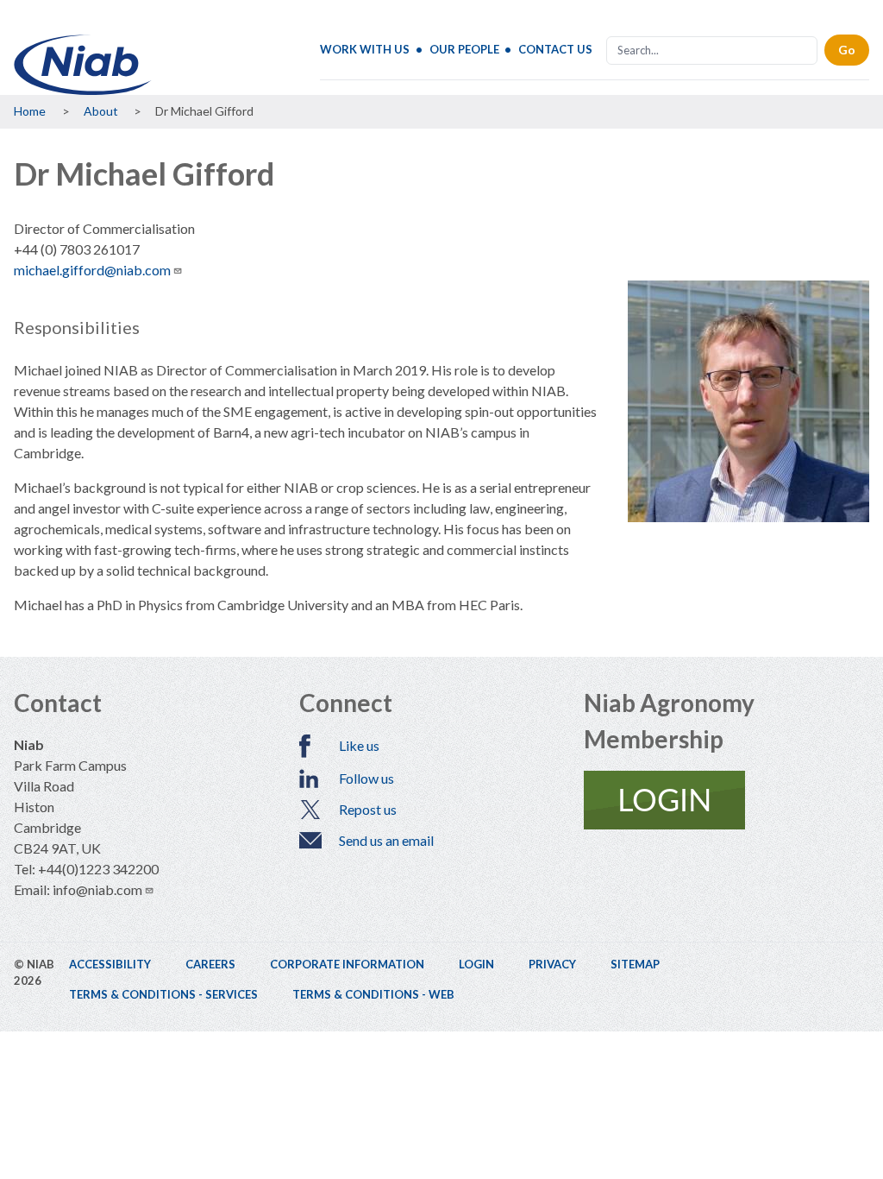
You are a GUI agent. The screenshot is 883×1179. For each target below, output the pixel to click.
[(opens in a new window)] (726, 800)
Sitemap (635, 964)
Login (476, 964)
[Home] (83, 65)
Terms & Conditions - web (373, 994)
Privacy (552, 964)
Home (30, 111)
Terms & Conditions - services (163, 994)
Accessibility (110, 964)
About (101, 111)
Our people (464, 49)
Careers (210, 964)
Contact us (555, 49)
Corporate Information (347, 964)
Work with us (365, 49)
